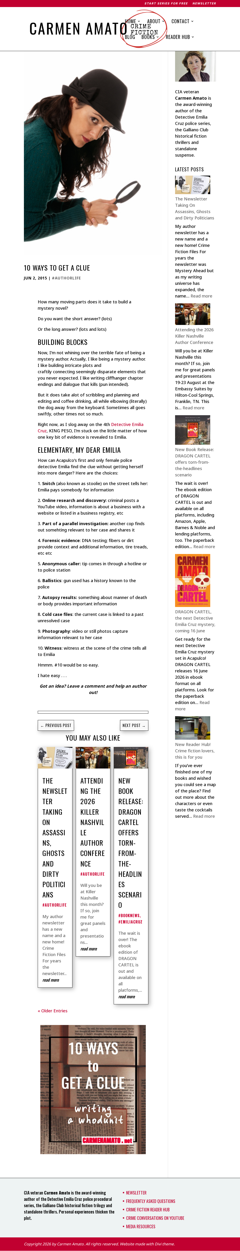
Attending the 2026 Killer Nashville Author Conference (92, 822)
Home (130, 22)
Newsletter (204, 3)
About (154, 22)
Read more (201, 296)
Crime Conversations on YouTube (155, 1218)
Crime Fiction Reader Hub (148, 1209)
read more (50, 980)
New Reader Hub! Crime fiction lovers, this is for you (195, 751)
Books (148, 37)
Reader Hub (178, 37)
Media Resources (140, 1226)
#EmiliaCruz (130, 922)
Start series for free (166, 3)
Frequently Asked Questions (150, 1201)
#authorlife (66, 278)
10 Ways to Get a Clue (57, 267)
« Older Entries (53, 1011)
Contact (181, 22)
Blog (130, 37)
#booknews (129, 915)
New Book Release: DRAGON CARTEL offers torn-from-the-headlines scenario (130, 842)
